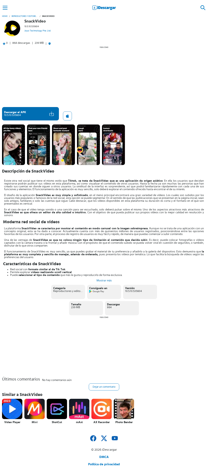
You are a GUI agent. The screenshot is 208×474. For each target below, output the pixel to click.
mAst (79, 422)
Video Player (12, 422)
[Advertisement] (104, 76)
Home (5, 16)
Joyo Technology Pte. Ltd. (37, 30)
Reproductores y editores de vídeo (25, 16)
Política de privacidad (104, 464)
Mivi (35, 422)
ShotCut (57, 422)
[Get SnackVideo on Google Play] (96, 292)
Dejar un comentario (104, 387)
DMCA (104, 457)
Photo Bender (124, 422)
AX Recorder (101, 422)
